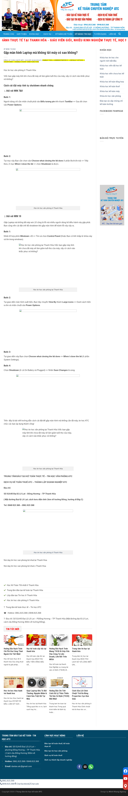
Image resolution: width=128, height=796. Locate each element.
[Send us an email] (85, 766)
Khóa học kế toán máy (110, 91)
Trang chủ (8, 34)
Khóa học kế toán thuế (110, 86)
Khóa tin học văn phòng (110, 96)
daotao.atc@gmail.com (21, 766)
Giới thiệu (22, 34)
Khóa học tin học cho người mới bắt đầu (109, 59)
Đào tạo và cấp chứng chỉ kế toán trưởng (111, 102)
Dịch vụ (47, 34)
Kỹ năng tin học (83, 34)
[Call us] (91, 766)
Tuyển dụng (100, 34)
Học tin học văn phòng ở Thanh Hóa (48, 552)
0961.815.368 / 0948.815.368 (26, 761)
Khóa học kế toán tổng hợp (112, 82)
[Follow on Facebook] (79, 766)
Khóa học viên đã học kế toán (111, 67)
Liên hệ (112, 34)
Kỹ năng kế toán (63, 34)
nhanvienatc (37, 60)
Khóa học (34, 34)
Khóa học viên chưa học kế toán (112, 75)
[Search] (119, 34)
